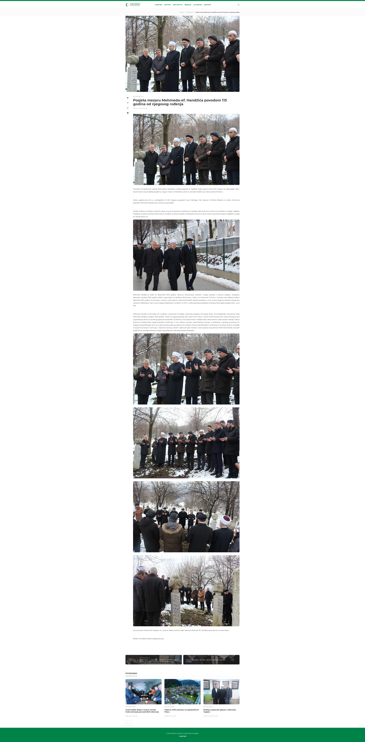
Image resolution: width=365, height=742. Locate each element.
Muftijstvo (177, 5)
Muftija (167, 5)
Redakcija (135, 108)
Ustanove (198, 5)
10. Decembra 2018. (213, 716)
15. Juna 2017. (173, 716)
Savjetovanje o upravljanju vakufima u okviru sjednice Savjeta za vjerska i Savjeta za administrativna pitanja (159, 661)
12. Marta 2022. (134, 716)
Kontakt (207, 5)
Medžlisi (188, 5)
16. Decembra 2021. (143, 108)
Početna (158, 5)
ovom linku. (225, 630)
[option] (143, 698)
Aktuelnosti (190, 12)
